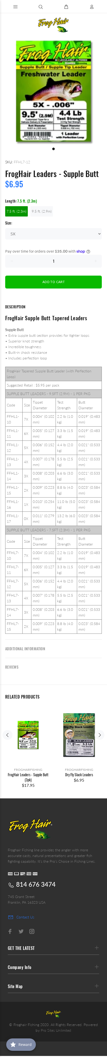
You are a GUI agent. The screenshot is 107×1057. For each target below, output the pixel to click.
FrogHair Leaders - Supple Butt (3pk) (28, 777)
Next (99, 735)
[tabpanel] (53, 91)
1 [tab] (53, 149)
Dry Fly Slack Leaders (79, 774)
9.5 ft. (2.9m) (42, 211)
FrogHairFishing (28, 770)
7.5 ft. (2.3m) (16, 211)
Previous (7, 735)
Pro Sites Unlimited (56, 1030)
